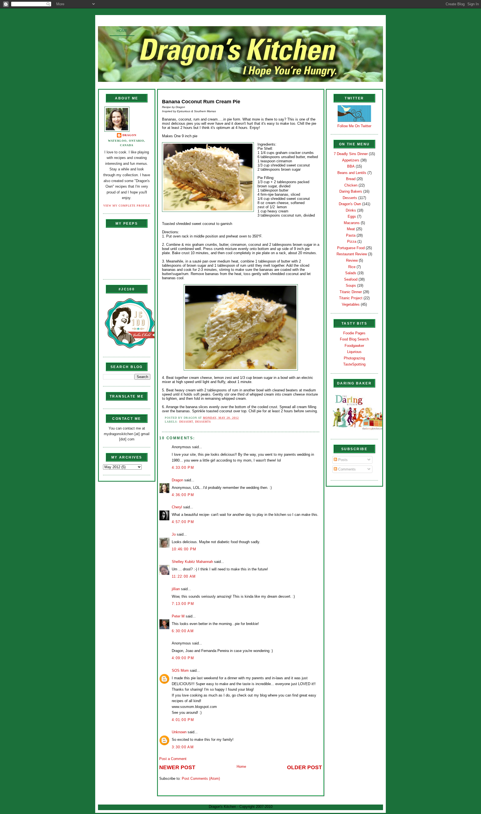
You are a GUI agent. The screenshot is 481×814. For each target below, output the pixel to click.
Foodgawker (354, 346)
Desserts (203, 421)
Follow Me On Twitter (354, 126)
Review (352, 260)
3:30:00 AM (183, 747)
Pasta (350, 235)
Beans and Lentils (351, 173)
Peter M (178, 616)
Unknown (179, 732)
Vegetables (351, 304)
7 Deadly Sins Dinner (351, 154)
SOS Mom (180, 670)
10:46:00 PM (184, 549)
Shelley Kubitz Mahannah (192, 562)
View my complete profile (126, 205)
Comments (346, 469)
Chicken (350, 185)
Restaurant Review (352, 254)
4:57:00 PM (183, 522)
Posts (342, 460)
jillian (176, 589)
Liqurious (354, 352)
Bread (350, 179)
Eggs (352, 216)
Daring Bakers (350, 191)
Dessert (186, 421)
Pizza (351, 241)
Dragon (129, 135)
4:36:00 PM (183, 495)
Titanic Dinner (351, 292)
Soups (351, 285)
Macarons (352, 223)
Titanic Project (350, 298)
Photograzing (354, 358)
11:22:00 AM (184, 576)
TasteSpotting (354, 364)
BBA (351, 166)
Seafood (350, 279)
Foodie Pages (354, 333)
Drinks (351, 210)
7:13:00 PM (183, 604)
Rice (351, 267)
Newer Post (177, 767)
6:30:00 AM (183, 631)
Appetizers (350, 160)
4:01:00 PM (183, 720)
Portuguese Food (351, 248)
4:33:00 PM (183, 467)
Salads (350, 273)
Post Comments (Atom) (201, 778)
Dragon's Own (350, 204)
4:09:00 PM (183, 658)
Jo (174, 534)
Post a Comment (172, 759)
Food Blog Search (354, 339)
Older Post (304, 767)
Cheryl (177, 507)
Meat (351, 229)
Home (122, 31)
